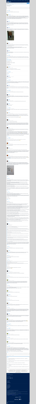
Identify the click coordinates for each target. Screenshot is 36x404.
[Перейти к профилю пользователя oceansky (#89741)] (7, 94)
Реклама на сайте (8, 385)
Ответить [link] (7, 19)
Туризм (18, 0)
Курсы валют (23, 0)
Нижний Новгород (8, 382)
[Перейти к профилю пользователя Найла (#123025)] (7, 120)
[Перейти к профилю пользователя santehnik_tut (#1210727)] (7, 295)
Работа (10, 0)
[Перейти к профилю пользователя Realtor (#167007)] (7, 43)
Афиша (20, 0)
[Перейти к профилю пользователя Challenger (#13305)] (7, 251)
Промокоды (26, 0)
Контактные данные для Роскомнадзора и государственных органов (12, 390)
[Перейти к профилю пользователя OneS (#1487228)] (7, 224)
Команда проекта (8, 386)
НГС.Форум (7, 4)
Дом (15, 0)
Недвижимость (8, 0)
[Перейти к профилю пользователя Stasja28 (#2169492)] (7, 21)
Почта (17, 0)
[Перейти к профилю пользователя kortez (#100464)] (7, 143)
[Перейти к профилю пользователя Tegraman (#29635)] (7, 112)
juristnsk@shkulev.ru (20, 394)
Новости (12, 0)
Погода (14, 0)
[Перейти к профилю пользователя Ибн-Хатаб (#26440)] (7, 67)
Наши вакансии (8, 387)
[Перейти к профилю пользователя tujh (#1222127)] (7, 280)
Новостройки (13, 4)
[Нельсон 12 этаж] (10, 170)
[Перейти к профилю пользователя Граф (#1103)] (7, 14)
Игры (27, 0)
